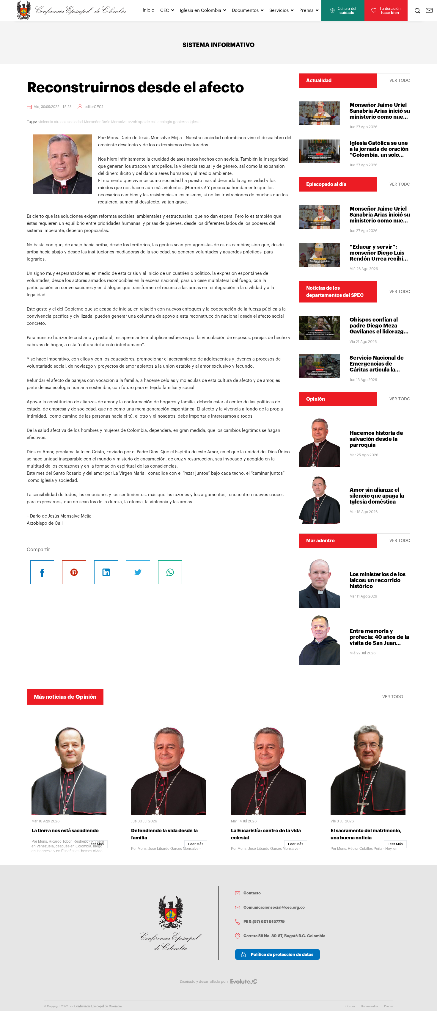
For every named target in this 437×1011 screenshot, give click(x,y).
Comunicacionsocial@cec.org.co (274, 907)
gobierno (180, 122)
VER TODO (399, 81)
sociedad (75, 122)
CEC (164, 10)
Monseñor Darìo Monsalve (105, 122)
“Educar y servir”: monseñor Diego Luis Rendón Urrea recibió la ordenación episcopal (378, 258)
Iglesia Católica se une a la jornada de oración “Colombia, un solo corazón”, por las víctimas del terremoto (380, 155)
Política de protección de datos (282, 954)
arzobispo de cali (142, 122)
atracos (60, 122)
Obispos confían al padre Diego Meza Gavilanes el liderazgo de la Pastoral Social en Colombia (380, 331)
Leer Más (96, 844)
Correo (350, 1006)
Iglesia (195, 122)
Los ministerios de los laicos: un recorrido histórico (377, 580)
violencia (45, 122)
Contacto (252, 893)
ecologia (165, 122)
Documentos (245, 10)
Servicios (279, 10)
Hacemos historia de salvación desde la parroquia (376, 439)
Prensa (306, 10)
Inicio (148, 10)
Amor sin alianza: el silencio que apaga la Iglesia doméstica (377, 495)
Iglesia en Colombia (200, 10)
